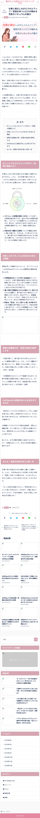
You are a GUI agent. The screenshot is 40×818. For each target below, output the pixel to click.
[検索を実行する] (36, 639)
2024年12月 (8, 757)
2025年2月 (7, 749)
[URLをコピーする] (35, 46)
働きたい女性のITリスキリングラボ (20, 2)
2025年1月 (7, 753)
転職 (5, 797)
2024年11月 (8, 761)
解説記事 (7, 793)
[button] (4, 46)
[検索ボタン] (38, 2)
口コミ (6, 17)
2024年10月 (8, 765)
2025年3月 (7, 744)
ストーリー (7, 785)
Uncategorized (9, 781)
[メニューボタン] (2, 2)
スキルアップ (15, 507)
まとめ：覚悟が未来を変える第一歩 (19, 149)
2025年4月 (7, 740)
